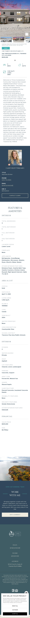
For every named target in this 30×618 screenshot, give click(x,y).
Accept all (15, 613)
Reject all (15, 605)
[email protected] (15, 548)
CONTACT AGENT (15, 195)
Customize (15, 609)
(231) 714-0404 (6, 180)
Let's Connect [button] (15, 514)
